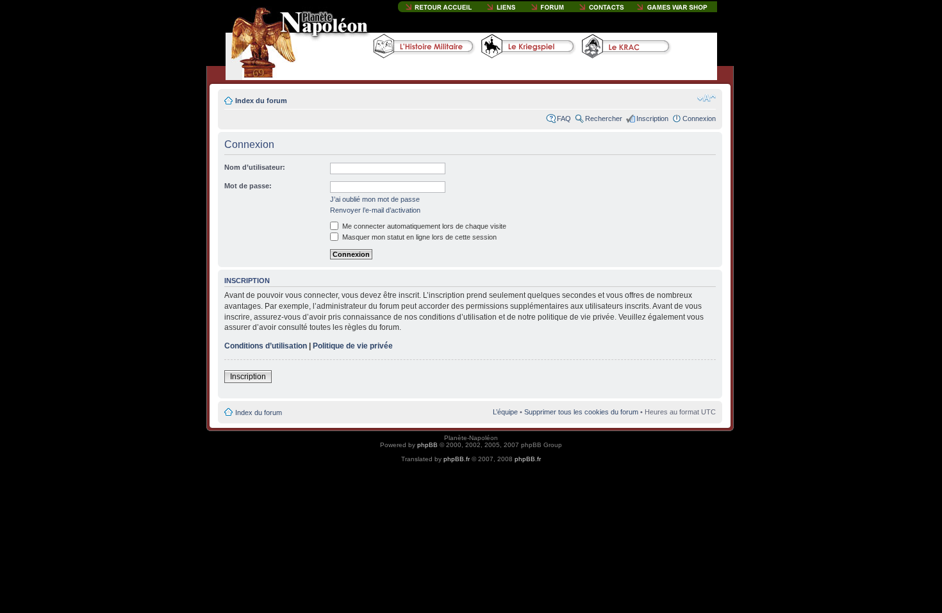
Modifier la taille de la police (706, 98)
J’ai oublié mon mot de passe (375, 199)
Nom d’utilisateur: (254, 167)
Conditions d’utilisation (265, 345)
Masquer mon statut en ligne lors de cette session (418, 237)
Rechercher (603, 118)
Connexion (699, 118)
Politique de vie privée (353, 345)
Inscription (652, 118)
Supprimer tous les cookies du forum (581, 412)
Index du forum (261, 100)
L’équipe (505, 412)
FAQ (564, 118)
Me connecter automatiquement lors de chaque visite (423, 226)
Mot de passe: (248, 186)
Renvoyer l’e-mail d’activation (375, 210)
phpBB (427, 444)
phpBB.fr (456, 458)
